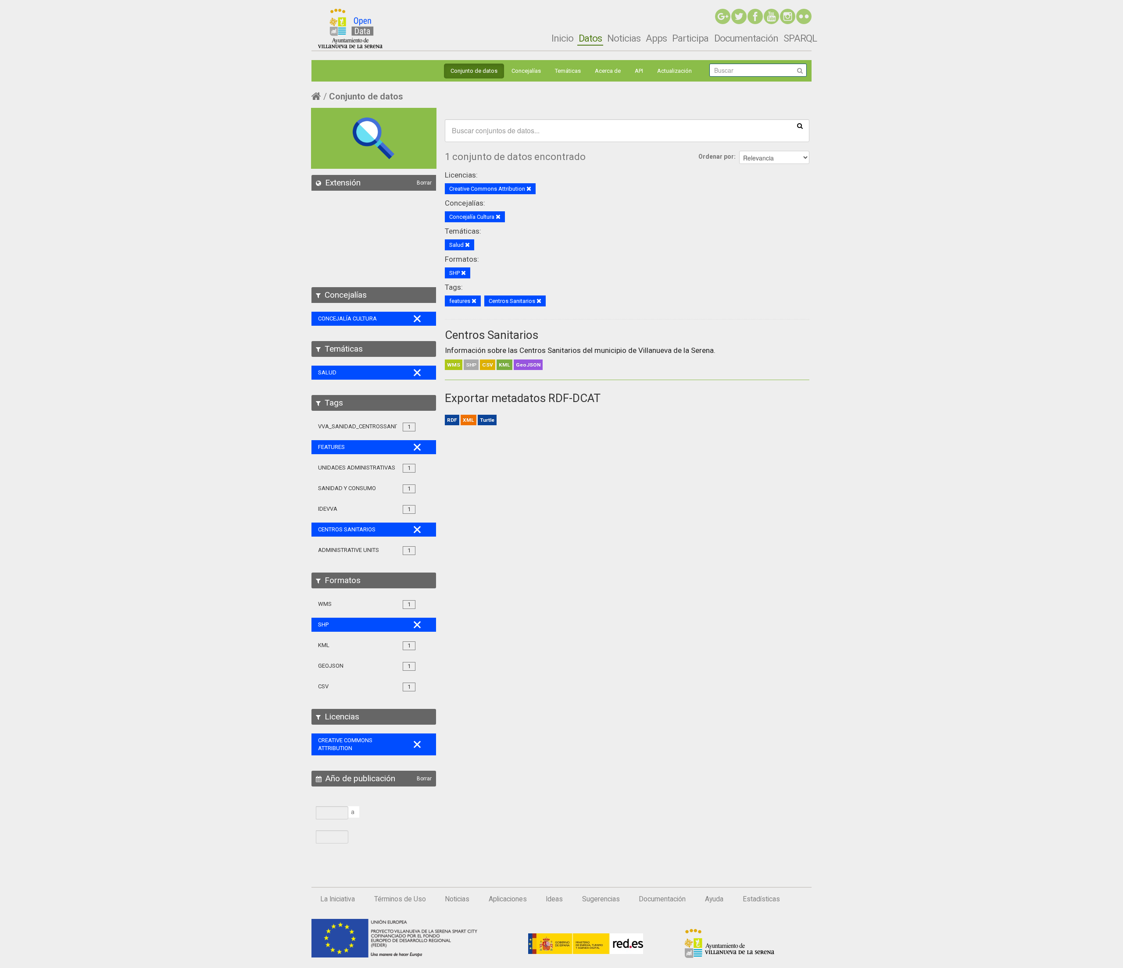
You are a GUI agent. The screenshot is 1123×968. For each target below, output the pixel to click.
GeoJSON (528, 365)
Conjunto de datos (474, 71)
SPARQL (800, 38)
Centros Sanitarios (491, 335)
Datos (590, 38)
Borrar (424, 183)
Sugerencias (601, 899)
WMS (453, 365)
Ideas (554, 899)
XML (468, 420)
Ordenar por (716, 156)
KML (504, 365)
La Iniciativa (337, 899)
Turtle (487, 420)
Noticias (623, 38)
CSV (487, 365)
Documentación (746, 38)
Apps (656, 38)
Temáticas (568, 71)
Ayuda (714, 899)
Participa (690, 38)
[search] (800, 125)
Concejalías (526, 71)
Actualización (674, 71)
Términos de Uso (400, 899)
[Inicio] (350, 28)
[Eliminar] (528, 189)
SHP (471, 365)
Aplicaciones (508, 899)
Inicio (562, 38)
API (639, 71)
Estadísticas (761, 899)
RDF (452, 420)
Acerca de (608, 71)
